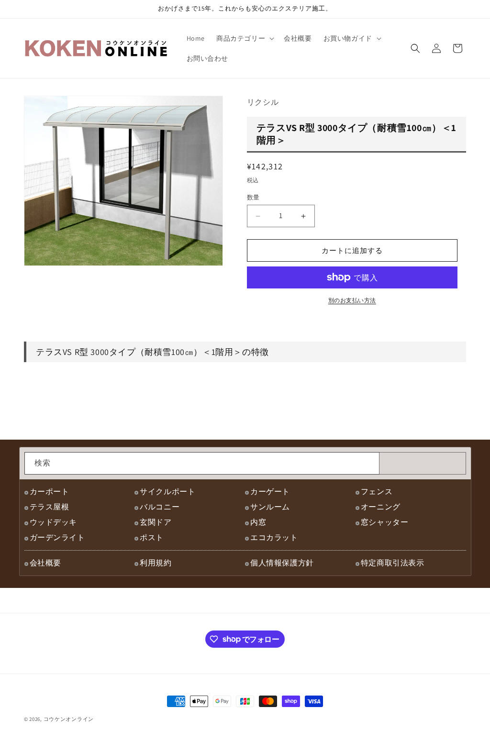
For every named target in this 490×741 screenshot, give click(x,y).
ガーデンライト (57, 537)
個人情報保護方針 (282, 563)
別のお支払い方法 (352, 300)
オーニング (381, 507)
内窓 (258, 522)
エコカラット (274, 537)
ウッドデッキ (54, 522)
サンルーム (270, 507)
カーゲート (270, 492)
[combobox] (202, 463)
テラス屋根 (49, 507)
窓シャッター (385, 522)
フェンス (376, 492)
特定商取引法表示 (392, 563)
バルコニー (159, 507)
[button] (244, 38)
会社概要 (45, 563)
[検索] (368, 463)
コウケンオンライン (69, 719)
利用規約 (155, 563)
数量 (253, 197)
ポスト (152, 537)
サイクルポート (167, 492)
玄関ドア (155, 522)
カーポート (49, 492)
